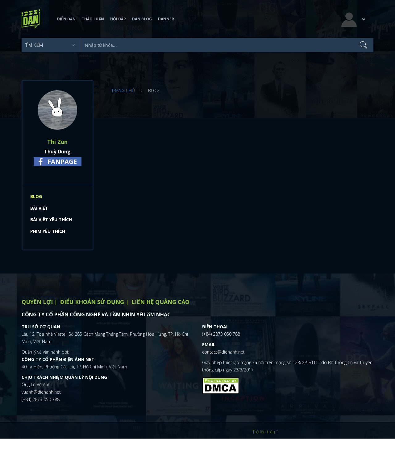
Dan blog (142, 19)
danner (166, 19)
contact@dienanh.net (223, 352)
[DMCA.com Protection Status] (220, 385)
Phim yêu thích (47, 231)
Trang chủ (123, 90)
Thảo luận (93, 19)
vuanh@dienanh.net (41, 392)
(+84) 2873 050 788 (41, 399)
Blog (36, 196)
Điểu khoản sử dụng (92, 302)
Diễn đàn (66, 19)
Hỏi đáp (118, 19)
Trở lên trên (264, 432)
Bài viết (39, 208)
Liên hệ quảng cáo (160, 302)
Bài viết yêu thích (51, 219)
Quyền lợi (37, 302)
